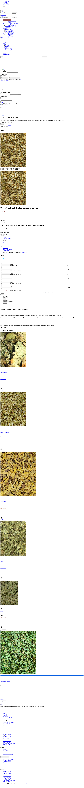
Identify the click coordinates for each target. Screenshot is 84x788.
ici (20, 79)
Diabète (2, 321)
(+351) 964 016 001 (7, 4)
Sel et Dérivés (10, 34)
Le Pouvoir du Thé (9, 30)
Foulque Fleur (5, 248)
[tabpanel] (42, 311)
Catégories (7, 19)
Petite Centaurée (6, 250)
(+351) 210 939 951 (7, 3)
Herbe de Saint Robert (7, 249)
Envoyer (2, 123)
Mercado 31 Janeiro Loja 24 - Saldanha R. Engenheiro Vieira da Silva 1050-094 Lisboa (9, 743)
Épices (9, 27)
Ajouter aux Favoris (7, 724)
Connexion (6, 77)
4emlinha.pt (26, 783)
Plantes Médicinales (12, 25)
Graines (9, 35)
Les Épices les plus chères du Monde (12, 32)
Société (4, 24)
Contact (4, 33)
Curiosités (5, 28)
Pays (1, 103)
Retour (9, 105)
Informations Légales (4, 756)
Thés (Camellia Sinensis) (13, 23)
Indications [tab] (5, 297)
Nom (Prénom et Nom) (4, 93)
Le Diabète (5, 243)
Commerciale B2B (6, 54)
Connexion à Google (16, 77)
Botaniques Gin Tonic (12, 21)
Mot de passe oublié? (4, 80)
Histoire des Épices (9, 31)
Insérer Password (3, 74)
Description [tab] (5, 296)
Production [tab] (5, 300)
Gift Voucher (10, 37)
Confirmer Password (4, 99)
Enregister (6, 104)
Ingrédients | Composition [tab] (7, 301)
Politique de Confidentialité (8, 722)
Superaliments (10, 36)
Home (4, 23)
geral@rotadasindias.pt (7, 739)
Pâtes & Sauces (11, 33)
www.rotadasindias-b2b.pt (8, 717)
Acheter (2, 294)
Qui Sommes (7, 27)
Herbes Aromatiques (12, 26)
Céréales (9, 22)
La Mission (7, 26)
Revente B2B (5, 34)
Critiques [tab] (5, 302)
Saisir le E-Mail (3, 73)
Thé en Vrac (10, 24)
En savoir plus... (25, 252)
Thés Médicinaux (6, 242)
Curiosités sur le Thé (9, 29)
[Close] (0, 107)
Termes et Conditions (7, 723)
